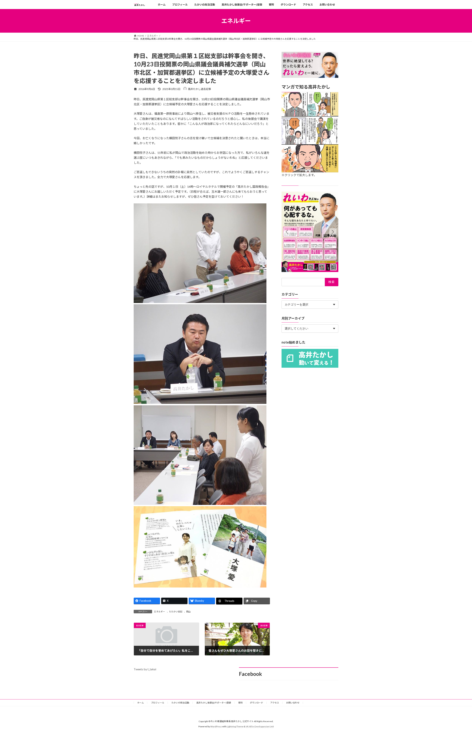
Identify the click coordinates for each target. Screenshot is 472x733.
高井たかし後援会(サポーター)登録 (213, 702)
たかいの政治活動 (180, 702)
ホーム (140, 702)
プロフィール (157, 702)
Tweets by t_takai (145, 669)
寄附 (240, 702)
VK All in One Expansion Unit (260, 726)
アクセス (274, 702)
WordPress (216, 726)
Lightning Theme (235, 726)
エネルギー (159, 611)
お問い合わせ (292, 702)
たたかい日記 (175, 611)
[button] (332, 132)
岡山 (188, 611)
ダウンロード (256, 702)
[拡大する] (338, 97)
